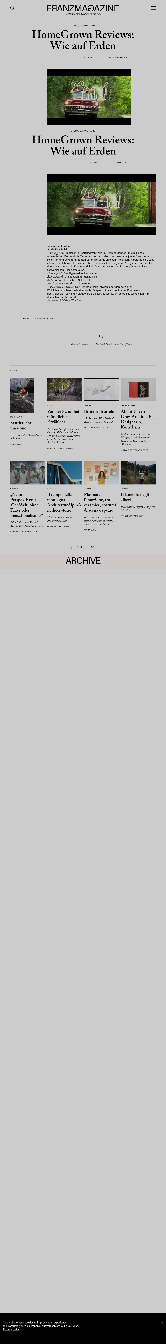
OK (162, 1323)
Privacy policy (11, 1329)
